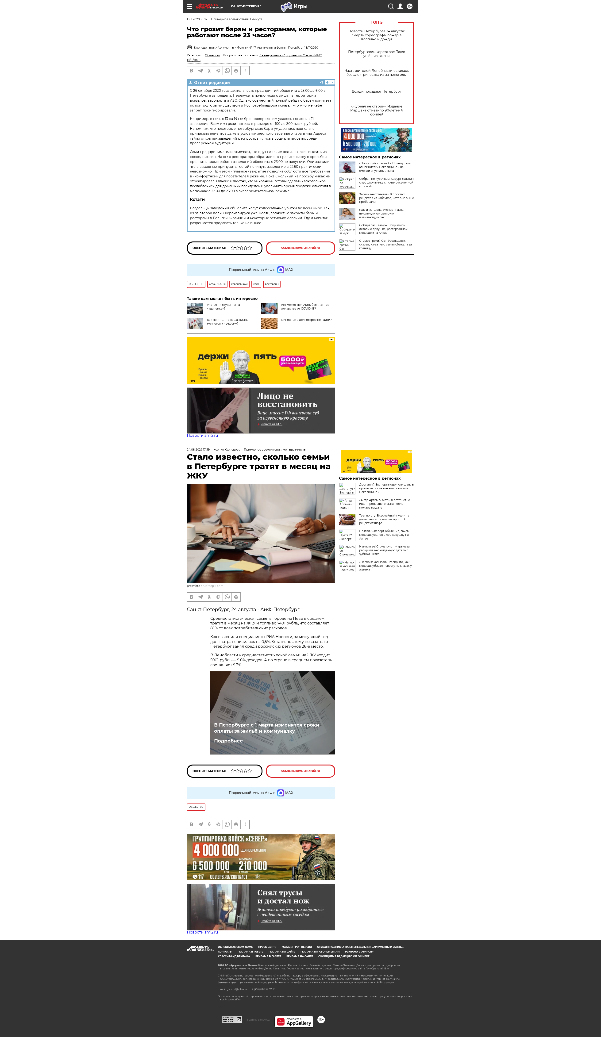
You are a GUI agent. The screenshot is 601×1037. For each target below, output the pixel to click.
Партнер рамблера (258, 1019)
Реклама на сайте (282, 951)
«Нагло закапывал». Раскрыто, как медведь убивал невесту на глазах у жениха (385, 565)
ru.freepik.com (213, 586)
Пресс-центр (267, 947)
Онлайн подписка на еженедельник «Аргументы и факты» (360, 947)
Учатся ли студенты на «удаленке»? (223, 306)
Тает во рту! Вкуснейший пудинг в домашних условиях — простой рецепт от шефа (384, 519)
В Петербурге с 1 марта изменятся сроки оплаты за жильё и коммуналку (266, 728)
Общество (212, 55)
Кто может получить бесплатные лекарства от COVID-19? (305, 306)
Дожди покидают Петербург (376, 92)
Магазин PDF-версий (297, 947)
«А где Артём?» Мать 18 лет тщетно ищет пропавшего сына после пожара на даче (384, 503)
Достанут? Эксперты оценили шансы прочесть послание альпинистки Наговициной (386, 488)
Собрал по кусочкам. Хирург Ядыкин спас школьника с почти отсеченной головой (386, 182)
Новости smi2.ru (202, 435)
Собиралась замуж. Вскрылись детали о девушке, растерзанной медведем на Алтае (383, 228)
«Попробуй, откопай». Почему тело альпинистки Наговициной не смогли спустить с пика (385, 166)
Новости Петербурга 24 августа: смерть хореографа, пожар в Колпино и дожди (376, 35)
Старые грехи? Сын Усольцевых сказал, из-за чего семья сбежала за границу (385, 244)
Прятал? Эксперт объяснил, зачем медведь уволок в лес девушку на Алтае (384, 534)
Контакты (225, 951)
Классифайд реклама (234, 956)
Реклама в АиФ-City (359, 951)
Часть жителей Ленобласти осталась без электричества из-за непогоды (377, 73)
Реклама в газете (250, 951)
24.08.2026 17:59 (198, 449)
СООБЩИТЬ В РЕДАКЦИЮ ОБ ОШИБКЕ (344, 956)
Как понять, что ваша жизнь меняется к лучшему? (227, 321)
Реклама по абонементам (320, 951)
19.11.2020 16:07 (197, 19)
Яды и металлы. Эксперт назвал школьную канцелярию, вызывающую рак (382, 213)
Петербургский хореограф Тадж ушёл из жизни (376, 54)
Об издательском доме (235, 947)
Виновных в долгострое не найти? (306, 319)
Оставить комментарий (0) (300, 247)
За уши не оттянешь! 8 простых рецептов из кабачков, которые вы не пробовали (386, 197)
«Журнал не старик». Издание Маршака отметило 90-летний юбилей (376, 110)
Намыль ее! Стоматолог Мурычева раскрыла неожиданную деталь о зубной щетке (384, 550)
